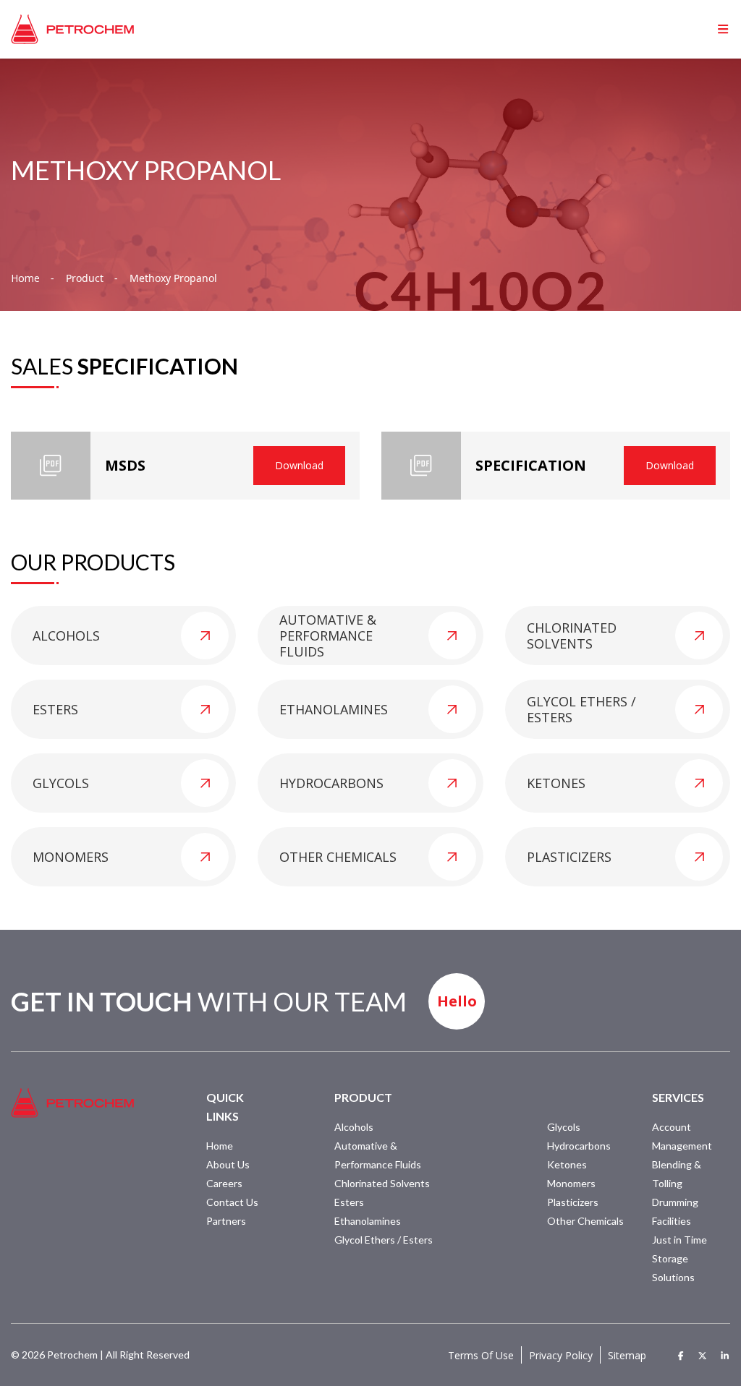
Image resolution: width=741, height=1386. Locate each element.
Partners (226, 1221)
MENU (700, 28)
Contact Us (232, 1202)
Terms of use (481, 1355)
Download (299, 465)
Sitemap (627, 1355)
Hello (457, 1001)
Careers (224, 1183)
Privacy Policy (561, 1355)
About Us (228, 1164)
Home (25, 278)
